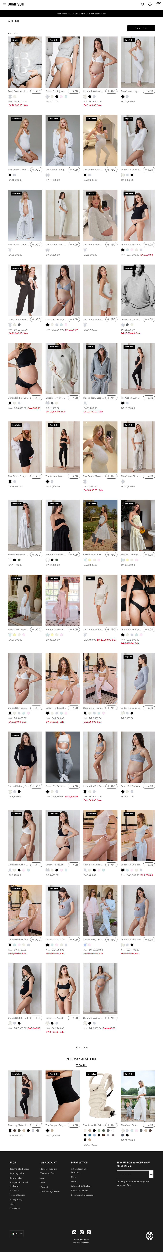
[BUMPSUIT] (16, 4)
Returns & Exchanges (19, 1169)
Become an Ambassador (82, 1195)
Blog (42, 1182)
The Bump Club (47, 1173)
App (42, 1178)
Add (37, 91)
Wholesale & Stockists (81, 1186)
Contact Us (15, 1208)
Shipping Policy (17, 1173)
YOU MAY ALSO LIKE (81, 1059)
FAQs (12, 1204)
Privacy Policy (16, 1199)
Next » (85, 1048)
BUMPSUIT (84, 1240)
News (73, 1177)
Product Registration (50, 1191)
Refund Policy (16, 1178)
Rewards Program (48, 1169)
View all (81, 1065)
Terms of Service (17, 1195)
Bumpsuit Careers (79, 1190)
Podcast (44, 1187)
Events (74, 1181)
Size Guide (14, 1190)
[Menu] (4, 4)
